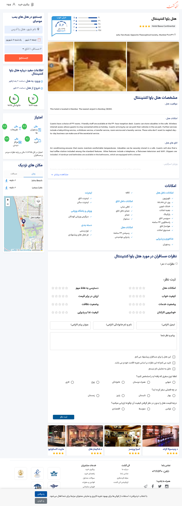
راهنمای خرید (89, 473)
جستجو (23, 58)
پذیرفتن (41, 494)
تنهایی (168, 382)
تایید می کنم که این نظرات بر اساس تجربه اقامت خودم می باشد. (142, 363)
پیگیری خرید (90, 469)
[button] (22, 225)
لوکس (168, 409)
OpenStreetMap (25, 250)
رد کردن (41, 501)
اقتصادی (116, 409)
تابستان (142, 395)
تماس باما (124, 473)
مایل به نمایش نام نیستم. (159, 368)
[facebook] (152, 486)
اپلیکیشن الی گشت (120, 482)
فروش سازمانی (89, 486)
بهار (169, 395)
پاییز (118, 395)
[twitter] (159, 486)
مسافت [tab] (14, 173)
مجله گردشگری (122, 478)
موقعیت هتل (35, 217)
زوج (93, 382)
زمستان (91, 395)
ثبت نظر (63, 417)
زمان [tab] (33, 173)
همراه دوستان (139, 382)
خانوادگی (116, 382)
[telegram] (145, 486)
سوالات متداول (89, 478)
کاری (67, 382)
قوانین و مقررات (88, 482)
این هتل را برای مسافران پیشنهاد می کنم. (152, 357)
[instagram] (166, 486)
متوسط (142, 409)
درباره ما (125, 469)
